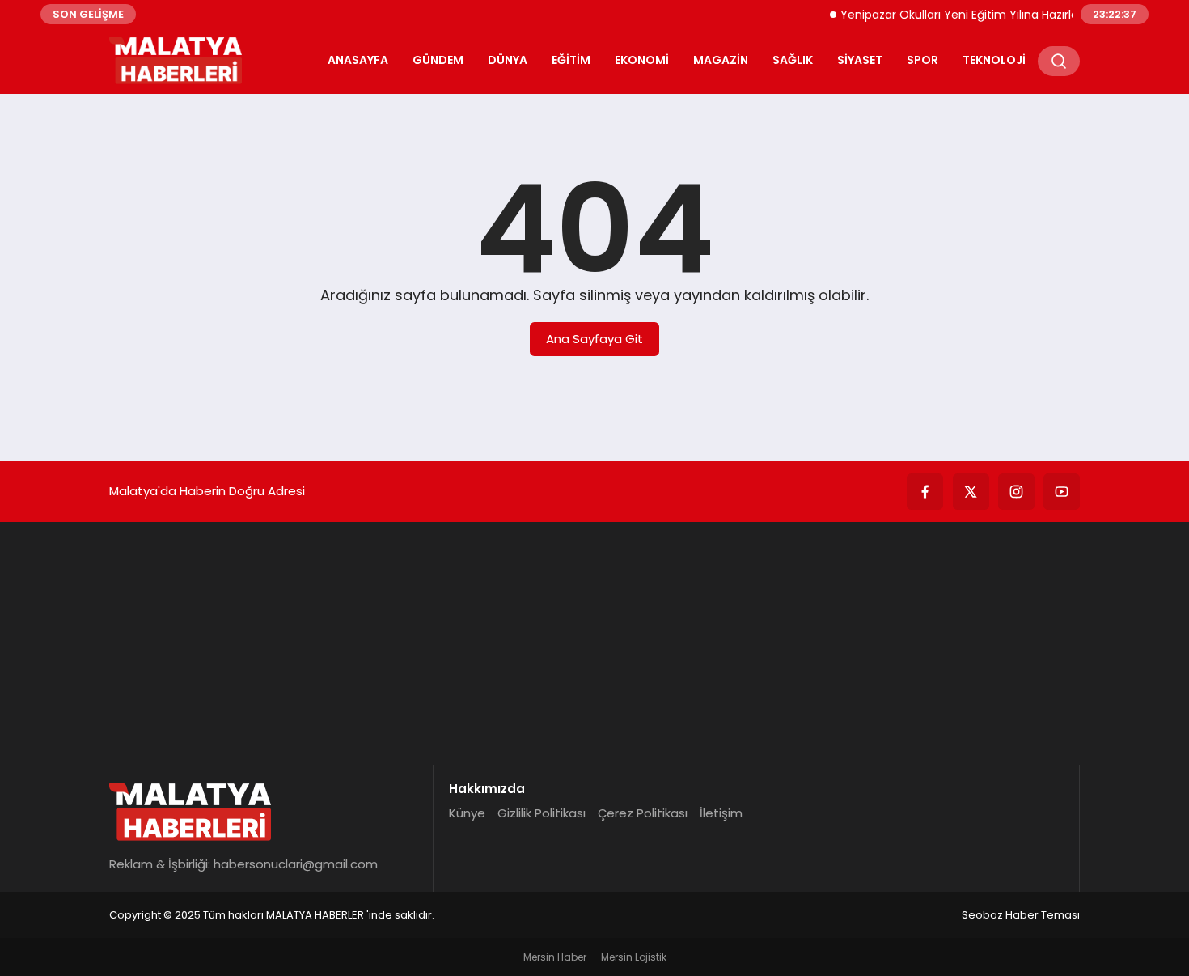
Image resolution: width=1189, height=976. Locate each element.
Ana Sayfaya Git (594, 338)
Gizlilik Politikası (541, 812)
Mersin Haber (554, 957)
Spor (922, 60)
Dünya (507, 60)
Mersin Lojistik (633, 957)
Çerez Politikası (643, 812)
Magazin (720, 60)
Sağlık (792, 60)
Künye (467, 812)
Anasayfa (358, 60)
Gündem (438, 60)
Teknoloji (994, 60)
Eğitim (571, 60)
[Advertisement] (594, 643)
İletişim (721, 812)
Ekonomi (642, 60)
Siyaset (859, 60)
